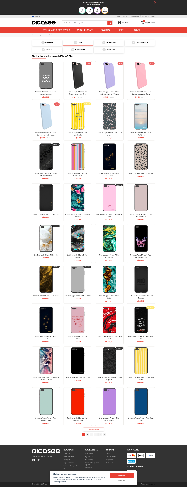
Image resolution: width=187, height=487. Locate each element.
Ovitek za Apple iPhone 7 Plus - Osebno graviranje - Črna (77, 93)
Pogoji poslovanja (69, 463)
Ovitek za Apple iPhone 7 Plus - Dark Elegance (109, 378)
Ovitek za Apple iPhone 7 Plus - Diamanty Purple (141, 256)
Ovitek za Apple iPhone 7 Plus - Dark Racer (141, 337)
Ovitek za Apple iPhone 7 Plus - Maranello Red (77, 419)
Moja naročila (89, 457)
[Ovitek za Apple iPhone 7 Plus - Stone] (78, 279)
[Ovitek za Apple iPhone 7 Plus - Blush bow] (109, 197)
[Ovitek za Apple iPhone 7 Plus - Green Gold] (109, 238)
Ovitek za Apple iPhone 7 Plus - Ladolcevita (77, 133)
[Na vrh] (3, 484)
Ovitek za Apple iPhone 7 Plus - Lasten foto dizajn (46, 93)
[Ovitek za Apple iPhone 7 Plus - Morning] (78, 320)
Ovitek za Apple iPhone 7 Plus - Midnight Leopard (46, 174)
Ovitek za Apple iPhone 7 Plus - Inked (141, 173)
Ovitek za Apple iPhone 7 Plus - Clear (77, 377)
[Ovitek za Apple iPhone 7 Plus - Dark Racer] (141, 320)
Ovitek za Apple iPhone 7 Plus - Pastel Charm (46, 419)
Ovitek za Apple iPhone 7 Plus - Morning (77, 337)
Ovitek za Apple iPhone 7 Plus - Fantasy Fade (141, 215)
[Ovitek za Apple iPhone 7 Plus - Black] (46, 279)
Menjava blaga (89, 460)
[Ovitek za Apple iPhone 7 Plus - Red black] (109, 320)
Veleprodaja (109, 460)
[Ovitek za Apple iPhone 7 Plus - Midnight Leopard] (46, 157)
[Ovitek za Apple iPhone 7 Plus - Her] (46, 238)
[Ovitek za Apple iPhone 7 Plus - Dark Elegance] (109, 361)
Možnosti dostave (69, 457)
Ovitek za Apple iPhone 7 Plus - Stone (78, 296)
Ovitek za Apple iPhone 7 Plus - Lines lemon (141, 378)
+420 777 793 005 (122, 16)
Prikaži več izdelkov (93, 429)
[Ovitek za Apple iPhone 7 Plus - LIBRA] (46, 320)
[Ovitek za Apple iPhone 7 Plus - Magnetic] (78, 238)
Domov (34, 35)
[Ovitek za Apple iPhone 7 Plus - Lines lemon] (141, 361)
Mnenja (66, 469)
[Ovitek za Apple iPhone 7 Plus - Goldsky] (109, 279)
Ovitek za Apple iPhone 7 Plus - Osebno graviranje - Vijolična (109, 93)
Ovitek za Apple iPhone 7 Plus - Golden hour (77, 174)
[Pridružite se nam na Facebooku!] (33, 460)
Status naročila (89, 454)
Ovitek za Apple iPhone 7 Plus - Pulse (46, 214)
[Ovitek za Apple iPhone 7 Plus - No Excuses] (141, 279)
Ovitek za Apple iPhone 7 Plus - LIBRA (46, 337)
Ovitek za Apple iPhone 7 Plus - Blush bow (109, 215)
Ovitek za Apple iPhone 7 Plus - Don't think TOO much (46, 378)
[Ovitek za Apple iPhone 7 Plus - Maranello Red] (78, 401)
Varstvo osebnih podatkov (71, 466)
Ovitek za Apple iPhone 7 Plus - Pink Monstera (77, 215)
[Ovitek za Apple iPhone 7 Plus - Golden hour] (78, 157)
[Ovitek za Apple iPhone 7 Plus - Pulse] (46, 197)
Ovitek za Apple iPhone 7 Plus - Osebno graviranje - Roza (141, 93)
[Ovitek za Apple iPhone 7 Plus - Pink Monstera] (78, 197)
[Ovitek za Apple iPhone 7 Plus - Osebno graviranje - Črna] (78, 75)
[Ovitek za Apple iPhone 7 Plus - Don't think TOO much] (46, 361)
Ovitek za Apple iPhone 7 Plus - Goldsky (109, 297)
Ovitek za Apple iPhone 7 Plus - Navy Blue (141, 419)
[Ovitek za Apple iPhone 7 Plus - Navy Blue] (141, 401)
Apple (40, 35)
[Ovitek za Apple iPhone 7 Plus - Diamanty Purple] (141, 238)
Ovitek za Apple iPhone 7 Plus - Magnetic (77, 256)
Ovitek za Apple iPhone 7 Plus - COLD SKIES (141, 133)
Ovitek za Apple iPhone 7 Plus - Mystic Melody (109, 419)
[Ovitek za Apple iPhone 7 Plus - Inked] (141, 157)
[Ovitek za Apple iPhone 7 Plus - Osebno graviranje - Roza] (141, 75)
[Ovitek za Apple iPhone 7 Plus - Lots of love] (109, 116)
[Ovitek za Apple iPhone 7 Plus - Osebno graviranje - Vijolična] (109, 75)
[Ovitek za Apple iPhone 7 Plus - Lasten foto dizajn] (46, 75)
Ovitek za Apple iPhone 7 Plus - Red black (109, 337)
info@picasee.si (134, 16)
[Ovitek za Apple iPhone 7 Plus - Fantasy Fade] (141, 197)
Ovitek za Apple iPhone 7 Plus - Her (46, 255)
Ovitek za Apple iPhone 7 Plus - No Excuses (141, 297)
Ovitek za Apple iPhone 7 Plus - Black (46, 296)
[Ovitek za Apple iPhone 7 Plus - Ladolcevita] (78, 116)
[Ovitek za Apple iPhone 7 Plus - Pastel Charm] (46, 401)
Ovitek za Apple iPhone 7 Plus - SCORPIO (109, 174)
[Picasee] (44, 22)
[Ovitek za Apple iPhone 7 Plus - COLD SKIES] (141, 116)
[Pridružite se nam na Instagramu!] (38, 460)
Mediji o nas (109, 463)
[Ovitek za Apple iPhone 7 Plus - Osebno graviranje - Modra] (46, 116)
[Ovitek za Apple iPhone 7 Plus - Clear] (78, 361)
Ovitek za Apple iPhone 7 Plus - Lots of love (109, 133)
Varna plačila (67, 460)
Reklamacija (88, 468)
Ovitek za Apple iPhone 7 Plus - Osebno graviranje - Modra (46, 133)
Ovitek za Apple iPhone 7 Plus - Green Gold (109, 256)
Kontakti (108, 454)
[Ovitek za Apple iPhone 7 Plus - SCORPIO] (109, 157)
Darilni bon (67, 454)
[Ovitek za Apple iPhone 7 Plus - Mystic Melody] (109, 401)
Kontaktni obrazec (111, 457)
